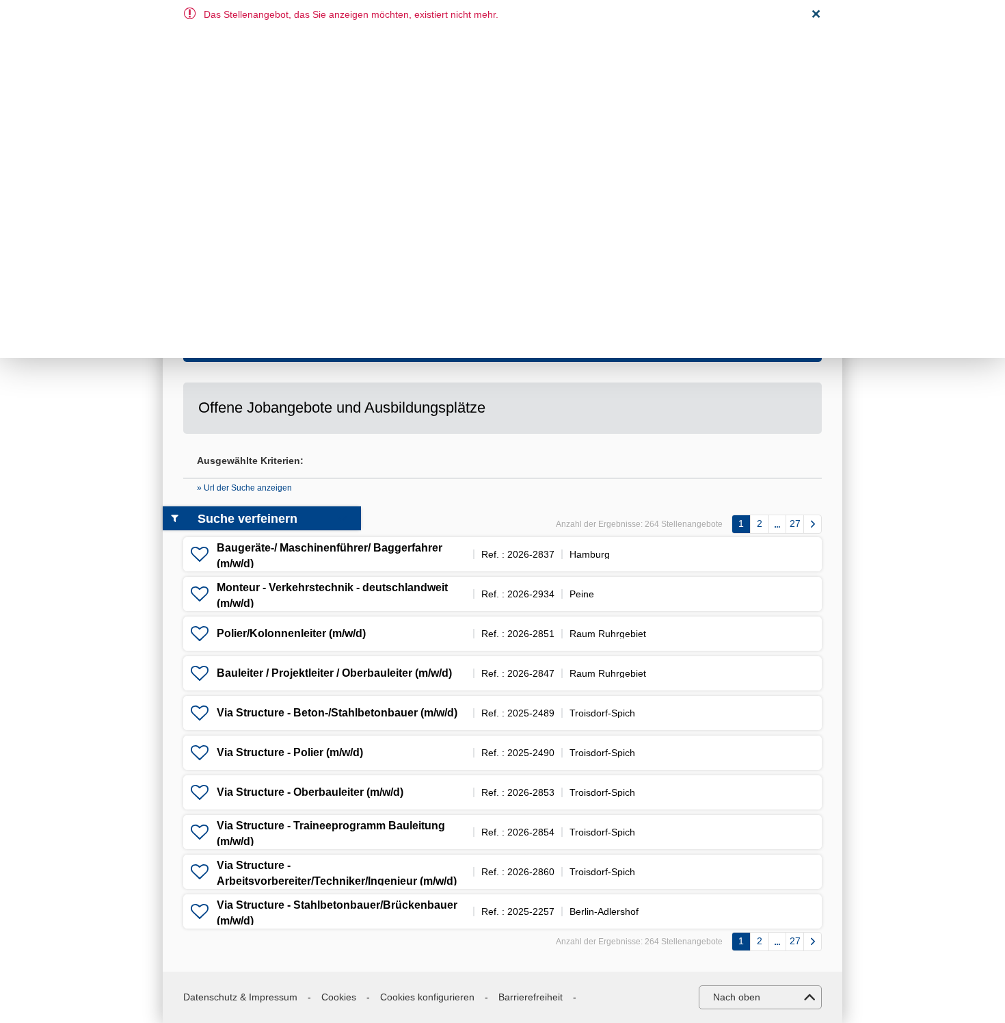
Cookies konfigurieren (427, 997)
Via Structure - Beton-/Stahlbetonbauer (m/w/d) (337, 712)
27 (795, 523)
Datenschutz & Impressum (240, 997)
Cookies (338, 997)
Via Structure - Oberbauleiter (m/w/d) (310, 792)
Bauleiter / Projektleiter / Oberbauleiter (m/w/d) (334, 673)
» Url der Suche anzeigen (244, 488)
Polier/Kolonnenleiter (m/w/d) (291, 633)
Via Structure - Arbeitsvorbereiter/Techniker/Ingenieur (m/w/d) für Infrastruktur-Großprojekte (337, 880)
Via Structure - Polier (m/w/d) (290, 752)
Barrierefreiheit (530, 997)
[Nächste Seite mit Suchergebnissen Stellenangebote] (812, 524)
